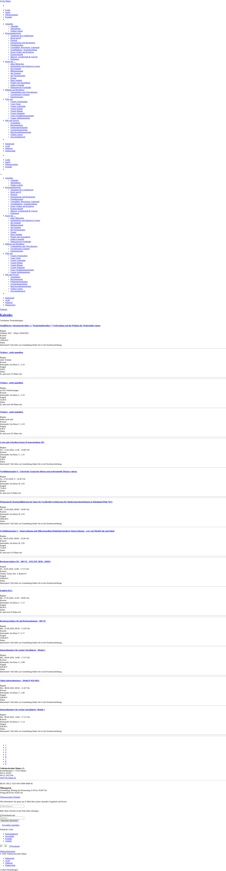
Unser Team (15, 104)
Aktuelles (9, 24)
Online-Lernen (16, 134)
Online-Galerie (16, 31)
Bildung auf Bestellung (14, 90)
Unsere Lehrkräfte (18, 106)
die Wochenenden (17, 76)
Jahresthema (15, 28)
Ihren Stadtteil (16, 80)
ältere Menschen (17, 64)
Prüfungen (14, 59)
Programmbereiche (13, 33)
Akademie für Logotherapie (21, 36)
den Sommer (15, 69)
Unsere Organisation (18, 101)
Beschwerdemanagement (20, 132)
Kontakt (8, 17)
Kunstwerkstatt (16, 54)
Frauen (13, 78)
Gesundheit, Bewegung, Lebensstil (24, 47)
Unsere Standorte (17, 113)
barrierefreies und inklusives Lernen (25, 66)
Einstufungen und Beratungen (22, 43)
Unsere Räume (16, 111)
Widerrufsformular (7, 851)
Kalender (6, 315)
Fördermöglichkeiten (19, 127)
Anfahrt (8, 841)
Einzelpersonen (16, 97)
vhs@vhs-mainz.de (8, 778)
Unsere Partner (16, 109)
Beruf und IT (15, 38)
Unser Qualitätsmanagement (22, 116)
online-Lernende (17, 85)
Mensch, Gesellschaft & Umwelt (23, 57)
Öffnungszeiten (11, 15)
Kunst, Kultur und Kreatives (22, 52)
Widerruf (9, 148)
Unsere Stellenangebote (20, 118)
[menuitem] (115, 5)
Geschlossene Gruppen (20, 94)
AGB (7, 146)
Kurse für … (10, 61)
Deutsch (13, 40)
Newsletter (9, 836)
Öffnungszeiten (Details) (10, 797)
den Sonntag (15, 73)
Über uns (9, 99)
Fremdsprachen (16, 45)
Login (7, 10)
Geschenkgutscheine (18, 130)
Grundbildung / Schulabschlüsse (23, 50)
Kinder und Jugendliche (20, 83)
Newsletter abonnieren (9, 821)
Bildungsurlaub (16, 71)
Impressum (9, 144)
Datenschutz (10, 151)
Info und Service (12, 120)
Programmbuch (11, 834)
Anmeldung (15, 123)
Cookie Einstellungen (9, 870)
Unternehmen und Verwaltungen (23, 92)
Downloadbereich (17, 137)
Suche (7, 12)
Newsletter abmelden (10, 825)
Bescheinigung (16, 125)
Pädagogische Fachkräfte (20, 87)
